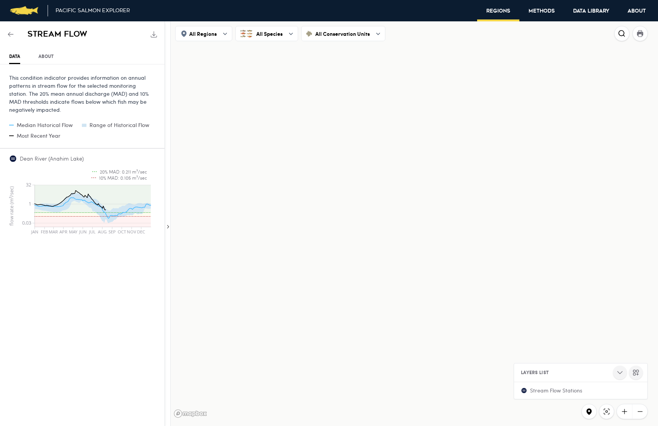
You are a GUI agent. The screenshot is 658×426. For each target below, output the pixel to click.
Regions (498, 11)
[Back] (10, 34)
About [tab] (46, 56)
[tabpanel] (82, 152)
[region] (329, 223)
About (637, 11)
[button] (581, 390)
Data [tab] (14, 56)
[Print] (640, 33)
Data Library (591, 11)
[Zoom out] (639, 411)
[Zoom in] (624, 411)
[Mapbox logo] (190, 413)
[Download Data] (153, 34)
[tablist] (82, 56)
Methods (542, 11)
